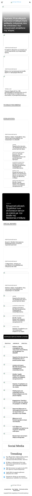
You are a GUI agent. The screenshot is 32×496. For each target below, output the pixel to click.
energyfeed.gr (7, 489)
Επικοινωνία (16, 490)
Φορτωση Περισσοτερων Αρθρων (16, 337)
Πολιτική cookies (23, 489)
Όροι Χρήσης (15, 489)
